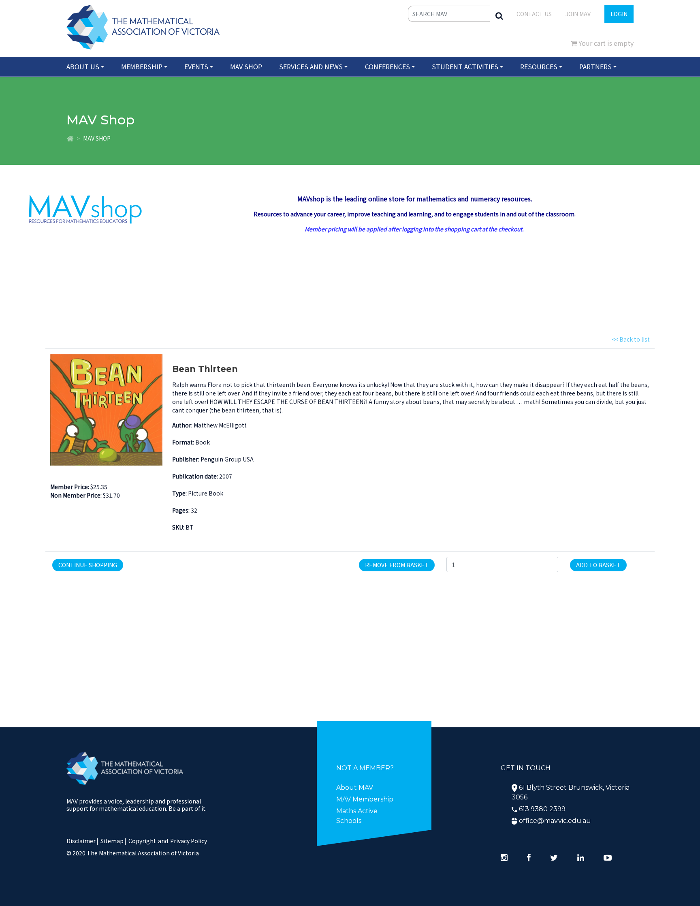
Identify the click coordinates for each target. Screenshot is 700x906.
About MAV (354, 787)
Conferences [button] (387, 66)
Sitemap (112, 841)
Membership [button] (141, 66)
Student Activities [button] (465, 66)
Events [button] (196, 66)
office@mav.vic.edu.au (555, 821)
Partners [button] (595, 66)
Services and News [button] (311, 66)
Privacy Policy (188, 841)
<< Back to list (631, 339)
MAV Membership (364, 799)
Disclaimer (82, 841)
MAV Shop (246, 66)
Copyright (142, 841)
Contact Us (534, 14)
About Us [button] (82, 66)
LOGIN (618, 14)
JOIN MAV (578, 14)
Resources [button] (538, 66)
